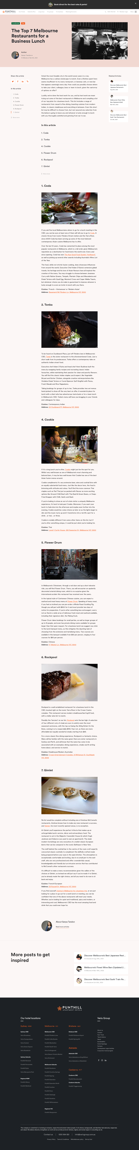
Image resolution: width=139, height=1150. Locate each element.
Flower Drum (72, 601)
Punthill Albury (25, 1082)
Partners (100, 1046)
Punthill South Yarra (51, 1046)
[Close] (135, 3)
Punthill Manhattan (50, 1043)
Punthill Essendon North (52, 1083)
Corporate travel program (105, 1050)
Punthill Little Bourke (51, 1039)
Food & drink (15, 23)
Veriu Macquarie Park (27, 1072)
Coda (92, 233)
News (99, 1039)
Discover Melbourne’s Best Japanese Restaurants (105, 956)
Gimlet (47, 826)
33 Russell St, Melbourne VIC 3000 (62, 886)
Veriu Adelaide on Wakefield (77, 1061)
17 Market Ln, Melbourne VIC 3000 (62, 645)
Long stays (41, 11)
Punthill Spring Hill (74, 1039)
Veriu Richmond (49, 1058)
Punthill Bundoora (50, 1068)
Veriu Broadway (25, 1035)
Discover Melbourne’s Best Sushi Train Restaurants (105, 979)
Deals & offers (32, 11)
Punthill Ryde (25, 1068)
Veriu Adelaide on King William (78, 1057)
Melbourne (49, 1026)
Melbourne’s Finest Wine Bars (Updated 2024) (105, 967)
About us (100, 1030)
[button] (133, 12)
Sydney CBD (24, 1032)
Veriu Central (25, 1043)
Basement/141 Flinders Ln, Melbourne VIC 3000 (67, 292)
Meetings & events (71, 11)
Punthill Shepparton (51, 1112)
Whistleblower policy (77, 1139)
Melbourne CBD (50, 1032)
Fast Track (100, 1035)
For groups (50, 11)
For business (59, 11)
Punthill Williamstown (51, 1102)
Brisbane (72, 1026)
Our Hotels (22, 11)
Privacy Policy (51, 1139)
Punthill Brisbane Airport (76, 1035)
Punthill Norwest (26, 1060)
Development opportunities (105, 1048)
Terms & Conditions (63, 1139)
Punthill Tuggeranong (75, 1086)
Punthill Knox (49, 1091)
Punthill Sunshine (50, 1098)
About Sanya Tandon (65, 922)
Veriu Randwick (25, 1050)
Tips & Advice (101, 1037)
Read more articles (62, 927)
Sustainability (101, 1041)
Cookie (67, 469)
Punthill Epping (49, 1076)
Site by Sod (88, 1139)
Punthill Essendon (50, 1079)
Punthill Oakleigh (50, 1094)
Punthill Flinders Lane (51, 1035)
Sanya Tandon (26, 55)
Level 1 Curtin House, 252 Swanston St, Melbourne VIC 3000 (72, 530)
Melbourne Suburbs (51, 1064)
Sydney (24, 1026)
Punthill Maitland (26, 1086)
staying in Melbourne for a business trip (71, 891)
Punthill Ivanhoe (50, 1087)
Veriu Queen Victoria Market (53, 1054)
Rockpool (70, 720)
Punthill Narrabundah (75, 1079)
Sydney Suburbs (26, 1057)
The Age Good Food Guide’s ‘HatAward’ (79, 255)
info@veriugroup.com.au (85, 1135)
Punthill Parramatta (26, 1064)
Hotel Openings (102, 1044)
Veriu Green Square (27, 1046)
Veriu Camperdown (27, 1039)
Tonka (48, 357)
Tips (23, 23)
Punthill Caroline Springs (52, 1072)
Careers (99, 1032)
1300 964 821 (64, 1135)
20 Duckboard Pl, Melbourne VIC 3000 (64, 407)
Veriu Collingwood (50, 1050)
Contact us (48, 1135)
